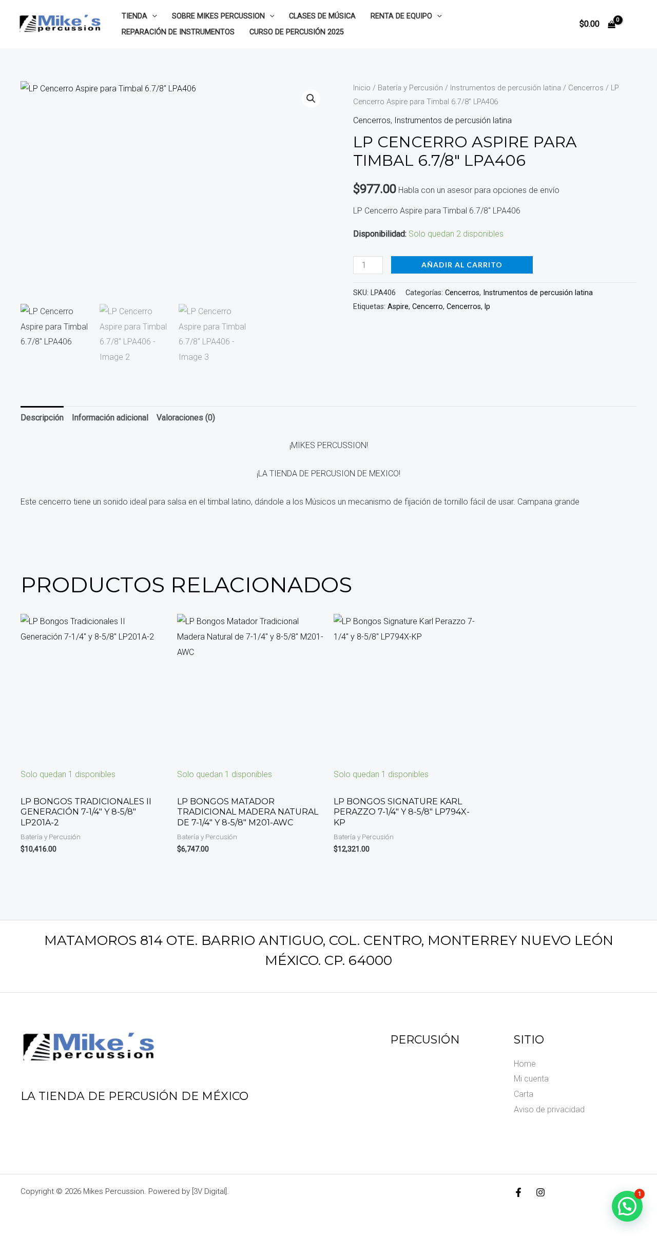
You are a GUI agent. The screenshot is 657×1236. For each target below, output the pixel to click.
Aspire (398, 306)
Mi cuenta (531, 1079)
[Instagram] (540, 1192)
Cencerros (586, 87)
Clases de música (322, 16)
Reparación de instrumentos (178, 32)
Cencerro (427, 306)
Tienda (134, 16)
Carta (523, 1094)
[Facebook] (518, 1192)
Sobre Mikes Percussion (218, 16)
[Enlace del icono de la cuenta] (634, 24)
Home (525, 1064)
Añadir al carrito (462, 264)
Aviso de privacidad (549, 1109)
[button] (152, 16)
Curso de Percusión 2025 (296, 32)
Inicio (362, 87)
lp (487, 306)
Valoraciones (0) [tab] (186, 417)
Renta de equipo (401, 16)
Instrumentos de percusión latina (505, 87)
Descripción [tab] (42, 417)
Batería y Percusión (410, 87)
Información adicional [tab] (110, 417)
